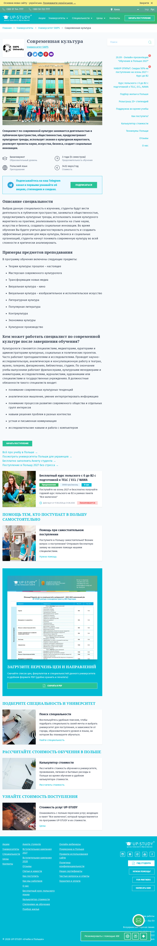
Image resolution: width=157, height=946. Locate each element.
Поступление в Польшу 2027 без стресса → (30, 465)
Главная (7, 27)
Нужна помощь (48, 556)
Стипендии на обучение (36, 904)
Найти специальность (51, 740)
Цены (42, 825)
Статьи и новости (32, 871)
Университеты (25, 27)
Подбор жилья (31, 909)
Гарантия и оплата (69, 881)
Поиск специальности (55, 714)
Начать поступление (139, 18)
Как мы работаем (32, 881)
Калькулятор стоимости (56, 762)
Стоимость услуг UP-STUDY (58, 807)
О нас (26, 885)
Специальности (11, 854)
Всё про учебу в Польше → (20, 452)
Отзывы (27, 866)
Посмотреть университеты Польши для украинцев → (37, 456)
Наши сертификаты (70, 871)
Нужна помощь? (142, 871)
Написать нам (143, 888)
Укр (147, 9)
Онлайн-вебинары (70, 844)
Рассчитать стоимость (51, 784)
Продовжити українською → (59, 3)
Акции (6, 844)
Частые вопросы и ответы (74, 876)
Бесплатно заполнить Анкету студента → (29, 461)
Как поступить (31, 876)
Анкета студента (32, 844)
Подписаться (83, 184)
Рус (153, 9)
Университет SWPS (49, 27)
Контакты (7, 863)
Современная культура (78, 27)
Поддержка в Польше (71, 849)
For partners (143, 879)
